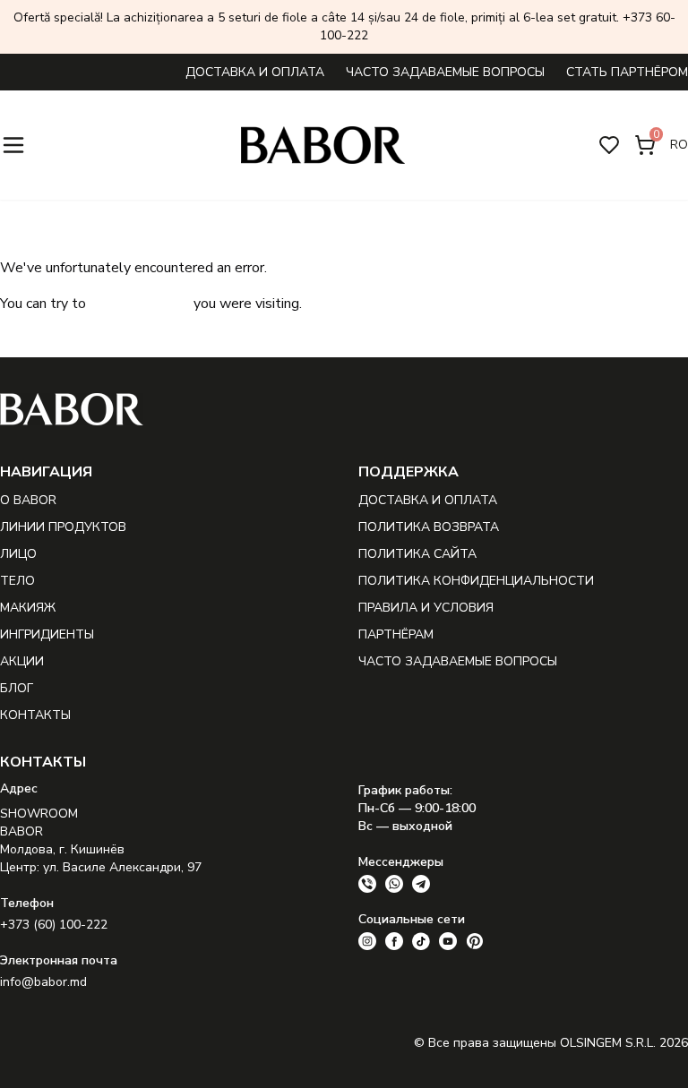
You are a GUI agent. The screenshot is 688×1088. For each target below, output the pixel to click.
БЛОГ (16, 688)
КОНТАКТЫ (35, 715)
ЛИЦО (18, 553)
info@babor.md (43, 981)
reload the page (140, 303)
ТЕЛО (17, 580)
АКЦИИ (22, 661)
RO (679, 144)
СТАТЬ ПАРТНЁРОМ (627, 72)
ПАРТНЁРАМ (396, 634)
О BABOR (28, 500)
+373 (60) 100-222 (54, 924)
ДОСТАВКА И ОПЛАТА (254, 72)
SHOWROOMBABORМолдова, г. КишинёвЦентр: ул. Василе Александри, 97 (101, 840)
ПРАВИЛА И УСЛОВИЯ (426, 607)
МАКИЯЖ (28, 607)
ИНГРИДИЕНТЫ (47, 634)
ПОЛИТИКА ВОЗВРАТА (428, 526)
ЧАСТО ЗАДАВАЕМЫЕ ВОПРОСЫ (445, 72)
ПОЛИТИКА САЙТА (417, 553)
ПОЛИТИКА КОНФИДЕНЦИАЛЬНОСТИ (476, 580)
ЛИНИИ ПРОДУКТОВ (63, 526)
